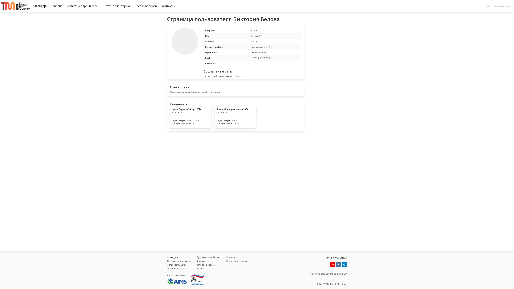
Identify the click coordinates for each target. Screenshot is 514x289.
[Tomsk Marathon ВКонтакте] (338, 264)
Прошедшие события (208, 257)
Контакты (201, 261)
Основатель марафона (179, 261)
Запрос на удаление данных (207, 266)
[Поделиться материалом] (344, 264)
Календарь (40, 6)
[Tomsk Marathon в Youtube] (332, 264)
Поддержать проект (236, 261)
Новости (230, 257)
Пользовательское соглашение (176, 266)
